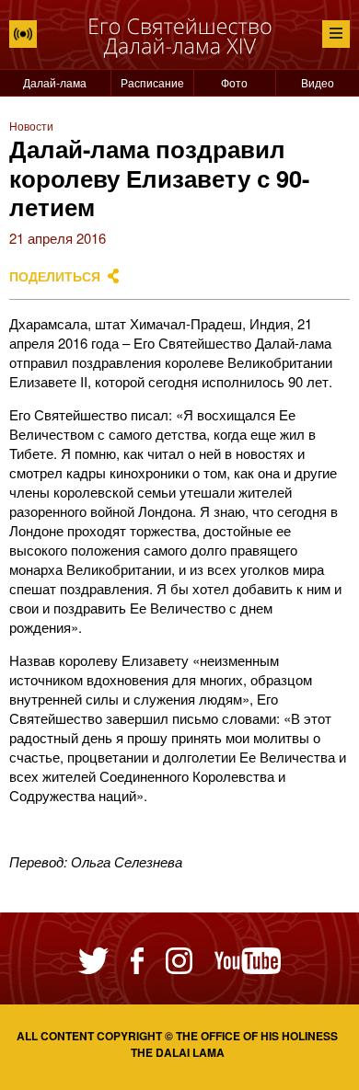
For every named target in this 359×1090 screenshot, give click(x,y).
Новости (31, 125)
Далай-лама (55, 82)
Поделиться (54, 276)
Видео (317, 82)
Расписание (152, 82)
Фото (234, 82)
